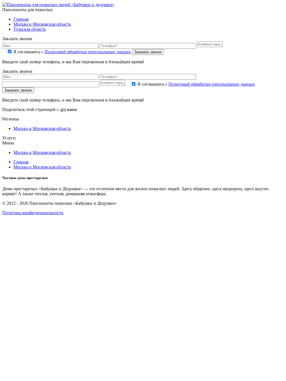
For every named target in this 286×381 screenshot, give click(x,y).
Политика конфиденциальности (32, 212)
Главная (20, 19)
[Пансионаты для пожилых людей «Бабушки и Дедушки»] (58, 4)
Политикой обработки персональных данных (87, 51)
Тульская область (29, 29)
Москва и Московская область (42, 24)
